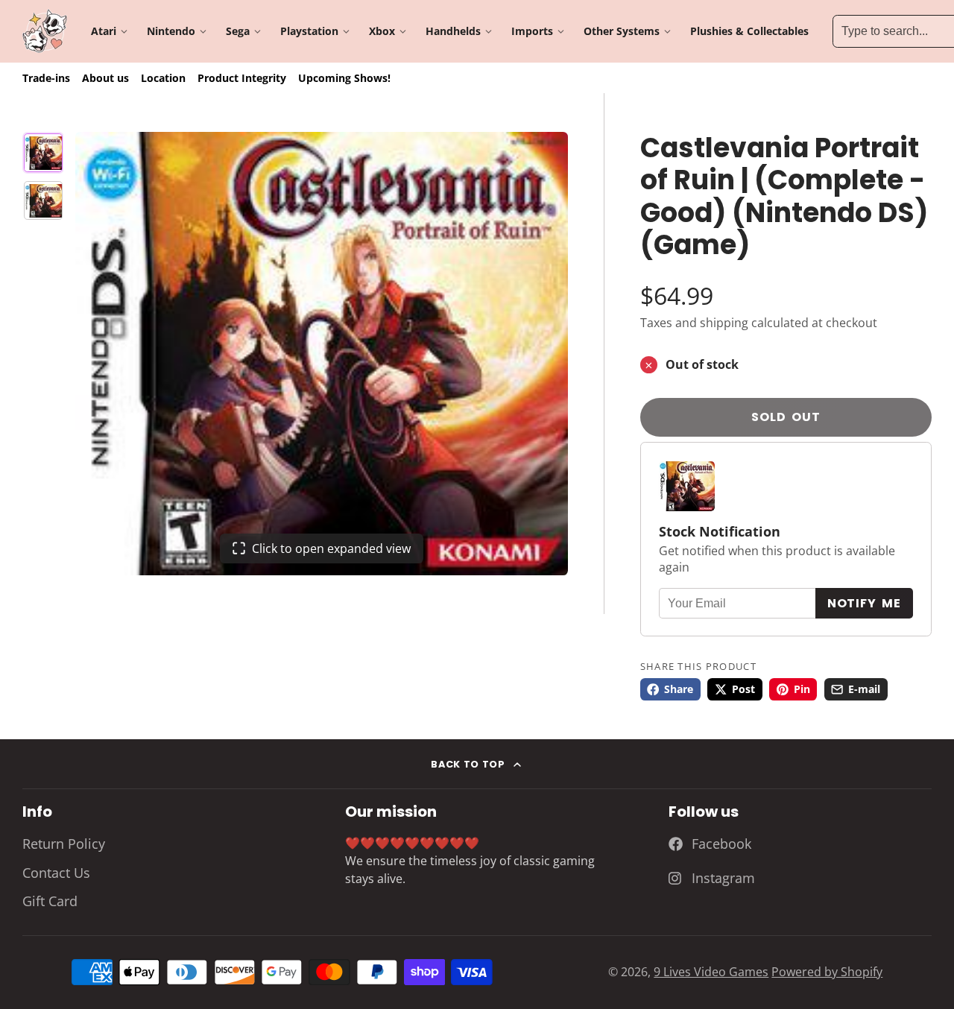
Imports (532, 31)
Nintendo (171, 31)
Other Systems (622, 31)
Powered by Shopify (826, 972)
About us (105, 78)
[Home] (44, 31)
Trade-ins (46, 78)
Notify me (864, 603)
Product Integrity (242, 78)
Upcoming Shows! (344, 78)
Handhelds (453, 31)
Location (163, 78)
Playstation (309, 31)
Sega (238, 31)
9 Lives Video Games (711, 972)
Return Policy (63, 844)
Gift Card (50, 901)
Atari (103, 31)
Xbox (382, 31)
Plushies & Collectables (749, 31)
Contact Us (56, 873)
